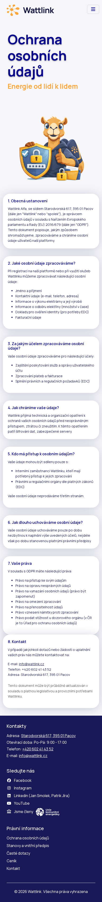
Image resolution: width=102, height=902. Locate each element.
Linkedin (21, 795)
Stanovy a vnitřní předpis (28, 845)
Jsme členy (23, 811)
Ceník (12, 860)
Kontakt (13, 868)
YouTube (21, 803)
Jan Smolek (40, 795)
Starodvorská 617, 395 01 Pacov (48, 735)
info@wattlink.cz (31, 664)
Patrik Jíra (59, 795)
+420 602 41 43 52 (37, 749)
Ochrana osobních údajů (28, 838)
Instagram (22, 788)
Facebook (22, 780)
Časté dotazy (18, 853)
